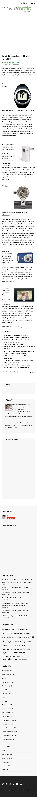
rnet (28, 656)
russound (6, 659)
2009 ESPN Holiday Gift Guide (13, 344)
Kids (3, 743)
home (21, 645)
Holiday (5, 646)
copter (11, 638)
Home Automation (7, 731)
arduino (27, 629)
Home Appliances (7, 728)
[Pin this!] (32, 372)
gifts (8, 371)
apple (22, 630)
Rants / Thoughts (7, 758)
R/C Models (5, 754)
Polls (3, 750)
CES (3, 690)
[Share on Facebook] (28, 372)
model (28, 649)
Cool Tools (5, 693)
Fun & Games (6, 712)
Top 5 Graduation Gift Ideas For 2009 (16, 57)
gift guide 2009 (14, 642)
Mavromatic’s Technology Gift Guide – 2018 (15, 592)
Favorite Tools (6, 709)
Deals (3, 697)
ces (23, 633)
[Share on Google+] (34, 372)
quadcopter (7, 656)
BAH (16, 633)
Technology (14, 659)
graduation (12, 371)
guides (26, 642)
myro (5, 652)
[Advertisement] (18, 33)
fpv (27, 637)
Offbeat (4, 747)
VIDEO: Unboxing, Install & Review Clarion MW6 (17, 616)
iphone (15, 649)
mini (23, 649)
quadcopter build (18, 656)
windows (24, 659)
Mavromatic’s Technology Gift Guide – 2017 (15, 610)
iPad (11, 649)
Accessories (5, 670)
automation (8, 632)
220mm (5, 629)
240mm (9, 629)
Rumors (4, 762)
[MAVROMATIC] (16, 11)
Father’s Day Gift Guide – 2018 (11, 598)
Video (20, 659)
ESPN (24, 638)
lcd (18, 649)
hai (30, 641)
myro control (19, 653)
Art (3, 678)
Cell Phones (5, 686)
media (20, 649)
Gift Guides (5, 716)
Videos (4, 769)
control (27, 633)
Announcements (7, 62)
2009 (5, 371)
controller (5, 638)
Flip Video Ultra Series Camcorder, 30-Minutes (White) (8, 147)
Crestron (16, 637)
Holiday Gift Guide (13, 646)
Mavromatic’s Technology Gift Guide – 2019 (15, 587)
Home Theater (6, 739)
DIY (20, 637)
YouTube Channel (12, 427)
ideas (17, 371)
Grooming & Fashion (8, 720)
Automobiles (6, 682)
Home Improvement (8, 735)
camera (19, 633)
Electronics (15, 62)
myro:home (11, 653)
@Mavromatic (9, 425)
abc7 (15, 629)
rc (25, 656)
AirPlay (18, 629)
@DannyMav (23, 423)
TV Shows (5, 766)
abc (12, 629)
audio (31, 629)
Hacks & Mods (6, 724)
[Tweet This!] (30, 372)
